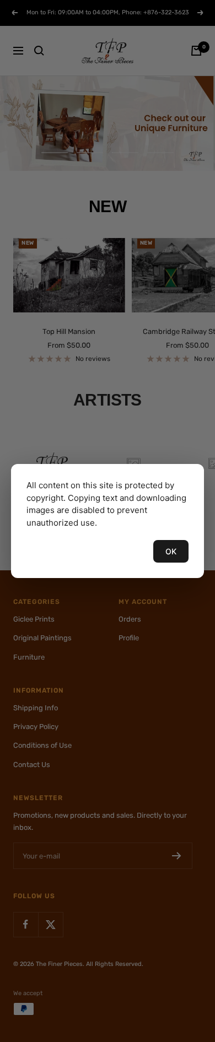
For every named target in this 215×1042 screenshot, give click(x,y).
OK (170, 551)
